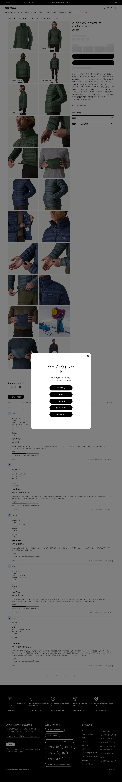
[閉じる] (88, 356)
